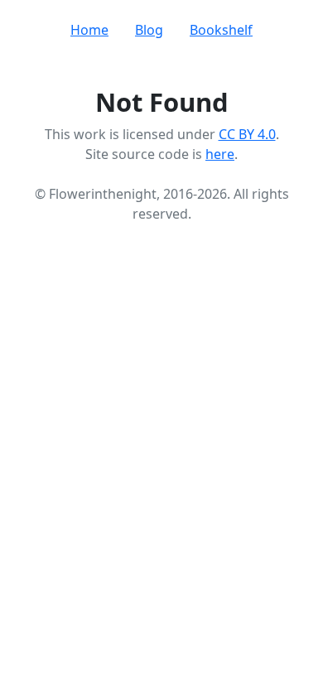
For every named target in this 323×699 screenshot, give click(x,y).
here (219, 154)
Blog (149, 30)
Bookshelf (221, 30)
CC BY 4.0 (247, 134)
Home (89, 30)
